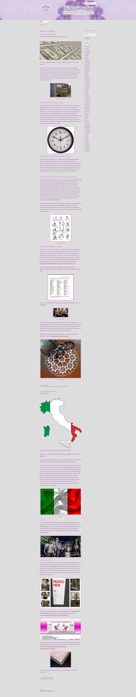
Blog (51, 17)
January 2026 (87, 50)
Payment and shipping (77, 3)
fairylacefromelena (45, 386)
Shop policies (42, 690)
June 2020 (86, 136)
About (71, 3)
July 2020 (86, 134)
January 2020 (87, 143)
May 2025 (86, 57)
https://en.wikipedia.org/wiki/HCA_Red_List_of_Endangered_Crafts (57, 263)
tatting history (50, 678)
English (42, 21)
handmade (50, 386)
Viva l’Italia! (44, 393)
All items (45, 17)
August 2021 (87, 113)
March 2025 (87, 59)
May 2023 (86, 91)
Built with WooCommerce (50, 690)
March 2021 (87, 120)
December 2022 (87, 98)
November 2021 (87, 109)
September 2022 (87, 102)
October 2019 (87, 149)
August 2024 (87, 71)
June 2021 (86, 116)
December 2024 (87, 64)
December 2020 (87, 125)
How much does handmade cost (53, 36)
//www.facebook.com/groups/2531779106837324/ (55, 615)
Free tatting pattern (57, 17)
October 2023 (87, 84)
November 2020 (87, 127)
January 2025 (87, 62)
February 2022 (87, 104)
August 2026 (87, 46)
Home (41, 17)
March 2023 (87, 95)
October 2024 (87, 68)
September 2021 (87, 111)
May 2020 (86, 138)
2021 (44, 24)
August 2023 (87, 88)
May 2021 (86, 118)
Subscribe (87, 38)
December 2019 (87, 145)
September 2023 (87, 86)
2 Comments (53, 391)
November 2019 (87, 147)
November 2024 (87, 66)
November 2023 (87, 82)
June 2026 (86, 48)
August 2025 (87, 53)
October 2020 (87, 129)
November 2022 (87, 100)
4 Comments (53, 34)
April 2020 (86, 140)
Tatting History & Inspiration (48, 677)
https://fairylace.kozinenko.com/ (59, 336)
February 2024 (87, 79)
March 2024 (87, 77)
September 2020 (87, 131)
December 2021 (87, 107)
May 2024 (86, 73)
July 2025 (86, 55)
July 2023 (86, 89)
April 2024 (86, 75)
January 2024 (87, 80)
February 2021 (87, 122)
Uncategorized (45, 385)
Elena (49, 34)
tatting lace (65, 386)
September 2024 (87, 70)
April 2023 (86, 93)
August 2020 (87, 133)
